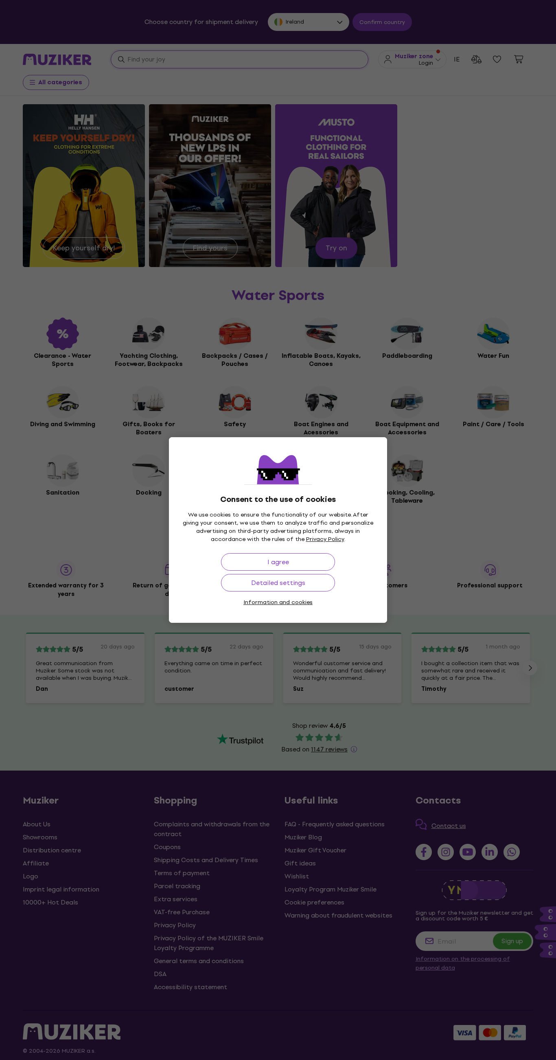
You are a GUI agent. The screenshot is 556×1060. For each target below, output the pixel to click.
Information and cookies (278, 602)
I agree (278, 562)
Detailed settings (278, 583)
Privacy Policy (325, 539)
